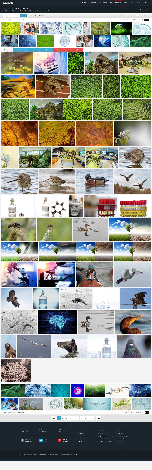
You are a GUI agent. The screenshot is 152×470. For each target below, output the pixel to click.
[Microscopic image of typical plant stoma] (60, 391)
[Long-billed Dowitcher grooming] (135, 157)
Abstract (37, 15)
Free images (120, 430)
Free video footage (122, 436)
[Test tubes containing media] (134, 206)
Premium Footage (46, 50)
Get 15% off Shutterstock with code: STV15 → (68, 50)
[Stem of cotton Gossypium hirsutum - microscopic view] (120, 41)
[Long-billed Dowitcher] (57, 181)
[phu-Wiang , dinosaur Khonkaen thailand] (101, 63)
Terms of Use (82, 438)
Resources (82, 436)
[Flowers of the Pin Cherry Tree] (132, 133)
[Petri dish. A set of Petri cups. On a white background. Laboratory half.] (53, 404)
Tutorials (100, 433)
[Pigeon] (132, 274)
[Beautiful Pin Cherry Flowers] (9, 157)
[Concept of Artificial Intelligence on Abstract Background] (57, 322)
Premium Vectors (32, 50)
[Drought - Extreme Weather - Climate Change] (132, 251)
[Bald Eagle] (8, 346)
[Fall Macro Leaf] (19, 133)
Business (43, 15)
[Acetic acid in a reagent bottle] (76, 206)
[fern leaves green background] (76, 63)
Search (141, 9)
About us (81, 430)
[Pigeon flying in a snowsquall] (19, 322)
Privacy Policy (75, 454)
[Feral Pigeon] (134, 346)
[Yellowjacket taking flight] (17, 63)
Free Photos (7, 50)
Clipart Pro (120, 441)
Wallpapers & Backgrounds (105, 436)
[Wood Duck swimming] (94, 181)
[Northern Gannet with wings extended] (34, 346)
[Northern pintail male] (96, 322)
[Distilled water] (17, 206)
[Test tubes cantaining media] (100, 206)
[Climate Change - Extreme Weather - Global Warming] (57, 251)
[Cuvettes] (106, 298)
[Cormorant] (133, 322)
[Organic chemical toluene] (51, 206)
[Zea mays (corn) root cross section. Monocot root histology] (65, 41)
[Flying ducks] (132, 181)
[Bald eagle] (16, 298)
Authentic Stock (121, 438)
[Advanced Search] (146, 2)
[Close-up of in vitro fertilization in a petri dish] (72, 28)
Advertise (81, 433)
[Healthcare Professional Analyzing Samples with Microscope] (19, 274)
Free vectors (120, 433)
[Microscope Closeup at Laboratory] (56, 274)
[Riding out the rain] (54, 229)
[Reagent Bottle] (46, 298)
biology (10, 20)
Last (98, 418)
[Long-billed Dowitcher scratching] (19, 181)
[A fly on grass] (18, 229)
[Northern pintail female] (90, 229)
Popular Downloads (103, 438)
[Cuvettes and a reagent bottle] (101, 346)
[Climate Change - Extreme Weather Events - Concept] (19, 251)
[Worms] (16, 370)
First (53, 418)
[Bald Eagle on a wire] (135, 298)
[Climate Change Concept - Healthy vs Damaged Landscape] (130, 229)
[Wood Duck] (94, 274)
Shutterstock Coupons (104, 441)
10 (93, 418)
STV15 (146, 19)
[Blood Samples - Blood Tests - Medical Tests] (50, 63)
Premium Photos (19, 50)
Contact (100, 430)
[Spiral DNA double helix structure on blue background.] (140, 391)
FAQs (80, 441)
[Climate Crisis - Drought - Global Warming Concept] (94, 251)
